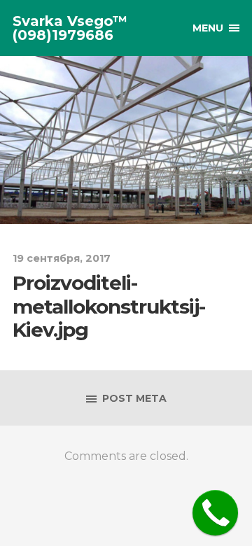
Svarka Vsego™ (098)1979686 (70, 28)
